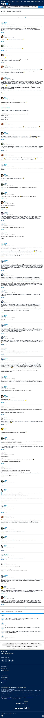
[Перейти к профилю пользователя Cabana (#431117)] (2, 429)
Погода (17, 1)
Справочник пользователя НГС (7, 653)
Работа (9, 1)
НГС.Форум (2, 611)
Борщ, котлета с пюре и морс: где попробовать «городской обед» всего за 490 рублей (22, 627)
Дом (21, 1)
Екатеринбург (4, 668)
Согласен (40, 7)
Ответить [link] (2, 32)
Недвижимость (3, 1)
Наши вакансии (4, 680)
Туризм (28, 1)
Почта (25, 1)
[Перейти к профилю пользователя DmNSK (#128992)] (2, 418)
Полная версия (4, 651)
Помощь (3, 682)
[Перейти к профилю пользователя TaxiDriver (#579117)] (2, 213)
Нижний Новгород (5, 670)
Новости (13, 1)
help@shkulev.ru (9, 698)
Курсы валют (37, 1)
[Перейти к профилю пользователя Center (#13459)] (2, 597)
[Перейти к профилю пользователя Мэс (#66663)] (2, 36)
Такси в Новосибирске (18, 611)
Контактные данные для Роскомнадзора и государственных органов (13, 687)
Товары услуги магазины (10, 611)
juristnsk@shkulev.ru (29, 697)
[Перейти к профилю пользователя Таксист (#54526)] (2, 46)
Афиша (32, 1)
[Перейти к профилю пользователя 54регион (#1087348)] (2, 261)
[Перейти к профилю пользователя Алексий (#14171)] (2, 66)
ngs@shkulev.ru (15, 696)
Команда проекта (5, 679)
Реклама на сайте (4, 677)
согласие (2, 7)
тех (13, 540)
